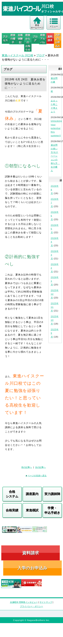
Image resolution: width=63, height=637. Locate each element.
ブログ (35, 38)
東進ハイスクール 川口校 (17, 55)
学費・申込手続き (52, 510)
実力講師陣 (52, 494)
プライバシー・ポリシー (31, 606)
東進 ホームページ (37, 26)
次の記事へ (40, 467)
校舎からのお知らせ (27, 42)
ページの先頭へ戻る (37, 475)
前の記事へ (26, 467)
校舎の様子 (12, 39)
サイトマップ (46, 602)
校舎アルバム (42, 39)
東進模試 (32, 510)
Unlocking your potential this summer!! (56, 128)
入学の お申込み (57, 40)
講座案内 (32, 494)
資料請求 (50, 38)
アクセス (5, 38)
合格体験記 (20, 39)
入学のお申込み (32, 568)
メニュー (54, 26)
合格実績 (12, 510)
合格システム (12, 494)
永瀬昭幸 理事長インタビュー (24, 602)
